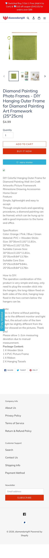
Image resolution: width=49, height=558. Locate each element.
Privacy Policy (13, 415)
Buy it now (24, 151)
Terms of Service (14, 423)
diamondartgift (22, 531)
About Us (10, 407)
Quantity (7, 130)
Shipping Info (12, 465)
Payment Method (15, 472)
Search (9, 449)
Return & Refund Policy (18, 430)
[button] (24, 162)
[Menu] (44, 18)
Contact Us (11, 457)
